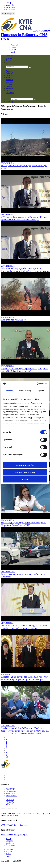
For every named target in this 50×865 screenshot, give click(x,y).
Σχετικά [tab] (41, 391)
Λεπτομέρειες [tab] (25, 391)
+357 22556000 (7, 835)
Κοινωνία (9, 80)
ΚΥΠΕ (8, 3)
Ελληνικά (14, 45)
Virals (8, 91)
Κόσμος (9, 86)
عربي (13, 52)
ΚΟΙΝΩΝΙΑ (11, 793)
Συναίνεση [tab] (8, 391)
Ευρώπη (9, 84)
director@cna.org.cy (21, 825)
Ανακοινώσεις (11, 7)
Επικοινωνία (10, 9)
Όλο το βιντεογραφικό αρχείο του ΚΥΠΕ (26, 733)
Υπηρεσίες (10, 5)
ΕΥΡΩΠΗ (10, 800)
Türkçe (13, 49)
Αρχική (9, 71)
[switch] (43, 440)
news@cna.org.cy (21, 835)
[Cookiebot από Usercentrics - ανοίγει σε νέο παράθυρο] (36, 384)
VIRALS (9, 804)
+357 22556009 (7, 825)
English (14, 47)
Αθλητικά (9, 88)
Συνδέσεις (10, 843)
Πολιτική (9, 73)
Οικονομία (10, 75)
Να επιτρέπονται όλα (25, 465)
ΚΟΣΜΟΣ (10, 802)
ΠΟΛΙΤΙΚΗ (10, 789)
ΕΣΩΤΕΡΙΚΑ (11, 796)
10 (7, 757)
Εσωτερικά (10, 82)
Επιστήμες (10, 93)
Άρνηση (25, 479)
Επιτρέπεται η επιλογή (25, 472)
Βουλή (8, 77)
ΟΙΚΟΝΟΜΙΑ (11, 791)
